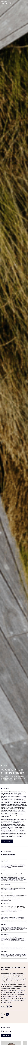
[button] (25, 2)
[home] (4, 2)
